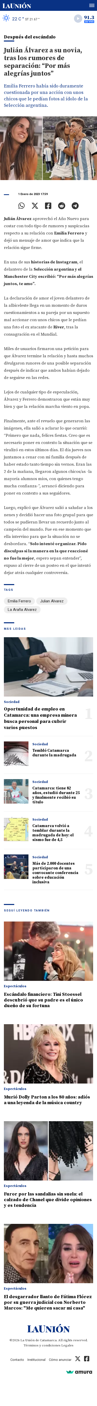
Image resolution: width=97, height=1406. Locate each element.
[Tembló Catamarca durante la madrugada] (16, 753)
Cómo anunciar (60, 1360)
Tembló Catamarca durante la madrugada (54, 753)
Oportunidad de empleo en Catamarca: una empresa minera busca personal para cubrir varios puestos (40, 718)
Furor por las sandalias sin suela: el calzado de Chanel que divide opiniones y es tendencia (48, 1199)
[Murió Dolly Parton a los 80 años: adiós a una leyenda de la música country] (48, 1054)
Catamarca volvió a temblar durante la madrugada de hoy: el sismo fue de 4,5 (53, 832)
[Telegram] (75, 205)
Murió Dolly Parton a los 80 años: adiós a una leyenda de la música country (47, 1100)
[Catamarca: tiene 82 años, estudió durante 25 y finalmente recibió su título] (16, 791)
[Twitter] (35, 205)
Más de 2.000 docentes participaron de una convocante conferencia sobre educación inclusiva (55, 873)
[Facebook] (48, 205)
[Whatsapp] (21, 205)
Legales (67, 1345)
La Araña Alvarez (22, 609)
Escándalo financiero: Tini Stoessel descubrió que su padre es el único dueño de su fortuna (43, 1000)
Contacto (17, 1360)
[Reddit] (61, 205)
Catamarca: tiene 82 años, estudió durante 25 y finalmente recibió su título (56, 795)
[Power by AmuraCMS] (79, 1371)
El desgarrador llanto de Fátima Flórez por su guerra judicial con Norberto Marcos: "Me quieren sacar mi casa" (48, 1302)
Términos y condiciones (42, 1345)
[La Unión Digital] (17, 5)
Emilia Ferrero (19, 601)
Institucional (36, 1360)
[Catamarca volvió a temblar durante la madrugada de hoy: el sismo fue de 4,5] (16, 829)
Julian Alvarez (52, 601)
